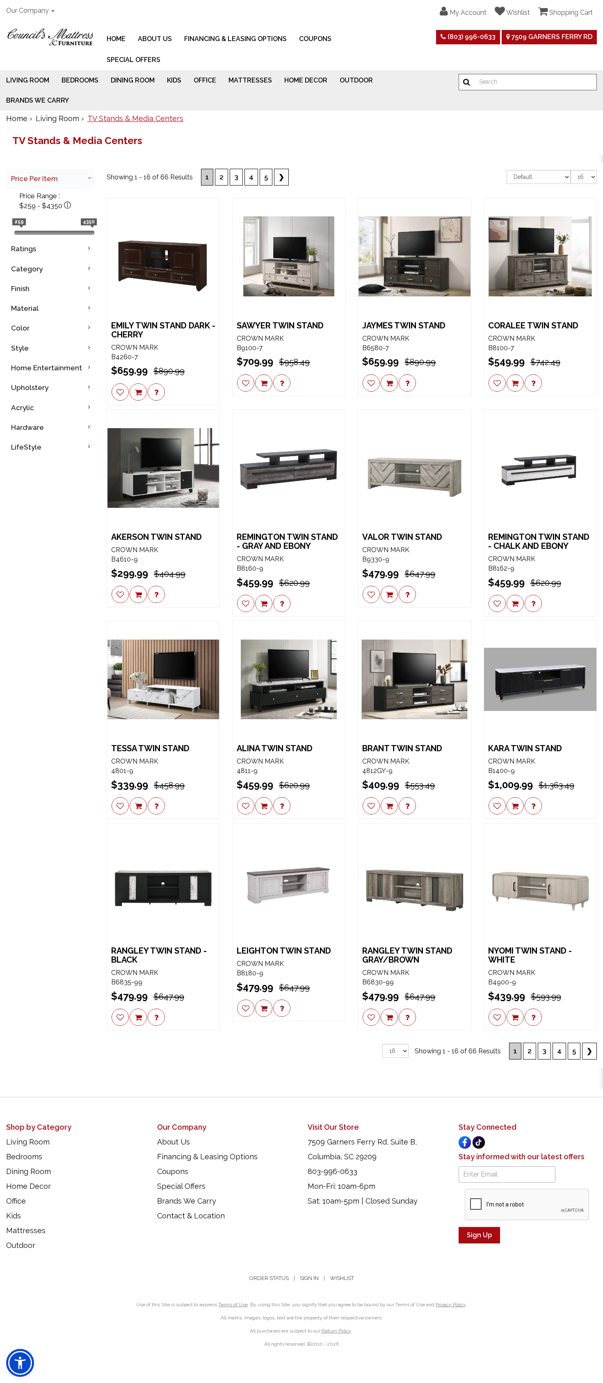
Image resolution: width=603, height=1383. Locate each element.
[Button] (466, 82)
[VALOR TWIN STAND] (414, 468)
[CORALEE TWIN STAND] (540, 256)
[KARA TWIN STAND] (540, 679)
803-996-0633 (332, 1171)
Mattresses (250, 80)
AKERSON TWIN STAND (156, 536)
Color (20, 328)
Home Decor (305, 80)
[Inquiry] (156, 392)
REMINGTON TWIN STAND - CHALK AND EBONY (538, 541)
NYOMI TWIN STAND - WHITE (530, 955)
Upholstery (29, 387)
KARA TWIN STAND (525, 748)
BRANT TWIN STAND (402, 748)
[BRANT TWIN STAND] (414, 679)
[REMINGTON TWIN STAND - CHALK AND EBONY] (540, 468)
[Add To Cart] (138, 392)
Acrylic (22, 408)
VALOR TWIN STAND (402, 536)
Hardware (27, 427)
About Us (155, 39)
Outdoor (356, 80)
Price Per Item (34, 178)
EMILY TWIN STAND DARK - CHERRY (163, 330)
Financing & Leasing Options (235, 39)
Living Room (27, 80)
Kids (174, 80)
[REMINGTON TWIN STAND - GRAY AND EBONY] (289, 468)
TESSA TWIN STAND (150, 748)
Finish (20, 288)
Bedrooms (80, 80)
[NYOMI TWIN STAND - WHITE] (540, 882)
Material (25, 308)
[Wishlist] (120, 392)
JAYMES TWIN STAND (403, 325)
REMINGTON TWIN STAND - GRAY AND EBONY (287, 541)
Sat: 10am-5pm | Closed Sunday (363, 1201)
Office (205, 80)
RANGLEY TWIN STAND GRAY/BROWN (407, 955)
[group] (156, 392)
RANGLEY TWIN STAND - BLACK (159, 955)
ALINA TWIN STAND (275, 748)
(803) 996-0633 (471, 37)
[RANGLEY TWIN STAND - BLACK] (163, 882)
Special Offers (133, 60)
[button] (463, 11)
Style (20, 348)
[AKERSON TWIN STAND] (163, 468)
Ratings (23, 249)
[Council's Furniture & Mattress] (50, 37)
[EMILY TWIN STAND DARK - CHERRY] (163, 256)
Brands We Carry (37, 100)
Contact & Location (191, 1215)
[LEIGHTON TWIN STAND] (289, 882)
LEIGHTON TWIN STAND (284, 950)
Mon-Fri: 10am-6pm (341, 1186)
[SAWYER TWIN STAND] (289, 256)
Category (27, 269)
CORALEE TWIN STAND (533, 325)
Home (116, 39)
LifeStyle (26, 447)
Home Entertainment (46, 368)
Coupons (315, 39)
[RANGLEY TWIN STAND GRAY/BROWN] (414, 882)
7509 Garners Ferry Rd (551, 37)
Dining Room (133, 80)
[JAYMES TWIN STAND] (414, 256)
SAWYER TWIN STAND (280, 325)
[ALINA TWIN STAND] (289, 679)
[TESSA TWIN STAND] (163, 679)
